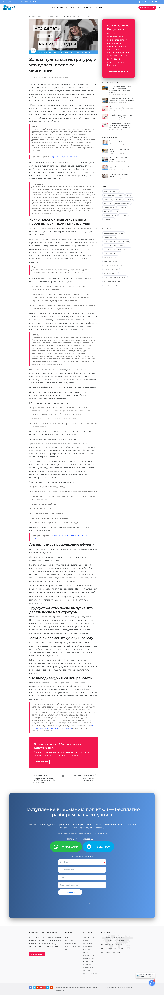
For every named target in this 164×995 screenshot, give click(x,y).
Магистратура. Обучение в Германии (118, 158)
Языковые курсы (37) (111, 261)
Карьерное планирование (64, 157)
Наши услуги (70, 940)
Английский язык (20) (112, 281)
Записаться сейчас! (118, 72)
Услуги (99, 8)
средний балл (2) (110, 215)
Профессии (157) (110, 237)
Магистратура (64, 77)
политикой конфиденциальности (93, 903)
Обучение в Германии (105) (114, 245)
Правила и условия (91, 987)
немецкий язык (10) (111, 191)
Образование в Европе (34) (114, 265)
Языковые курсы (89, 961)
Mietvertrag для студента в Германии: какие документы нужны (122, 108)
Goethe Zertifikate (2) (122, 203)
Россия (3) (129, 199)
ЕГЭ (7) (129, 195)
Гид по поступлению (72, 946)
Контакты (59, 987)
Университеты (88, 937)
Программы (57, 8)
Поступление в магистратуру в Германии (120, 175)
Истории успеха (71, 943)
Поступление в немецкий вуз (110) (116, 241)
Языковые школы (89, 958)
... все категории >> (111, 285)
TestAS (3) (118, 199)
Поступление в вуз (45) (112, 253)
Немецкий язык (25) (111, 269)
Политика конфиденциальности (73, 987)
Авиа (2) (116, 211)
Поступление (73, 8)
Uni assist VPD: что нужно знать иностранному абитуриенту (120, 116)
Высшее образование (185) (113, 233)
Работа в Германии (90, 974)
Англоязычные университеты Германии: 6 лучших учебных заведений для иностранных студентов (120, 89)
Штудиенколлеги (89, 943)
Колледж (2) (122, 207)
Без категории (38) (110, 257)
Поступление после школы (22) (115, 277)
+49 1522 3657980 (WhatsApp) (114, 944)
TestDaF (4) (108, 199)
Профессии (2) (109, 207)
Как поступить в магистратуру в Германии (120, 150)
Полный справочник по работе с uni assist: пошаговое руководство (121, 99)
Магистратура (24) (110, 273)
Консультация (147, 8)
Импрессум (60, 990)
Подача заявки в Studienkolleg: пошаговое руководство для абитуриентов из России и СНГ (120, 125)
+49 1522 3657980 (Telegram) (114, 948)
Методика (88, 8)
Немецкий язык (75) (123, 249)
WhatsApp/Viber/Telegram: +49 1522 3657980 (15, 2)
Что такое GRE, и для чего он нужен (119, 142)
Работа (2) (123, 215)
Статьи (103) (108, 249)
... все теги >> (108, 219)
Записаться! (42, 762)
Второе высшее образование (49, 77)
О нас (67, 937)
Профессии (87, 964)
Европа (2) (107, 203)
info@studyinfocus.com (112, 952)
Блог (67, 949)
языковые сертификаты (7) (113, 195)
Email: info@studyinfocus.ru (38, 2)
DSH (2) (106, 211)
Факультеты (87, 940)
